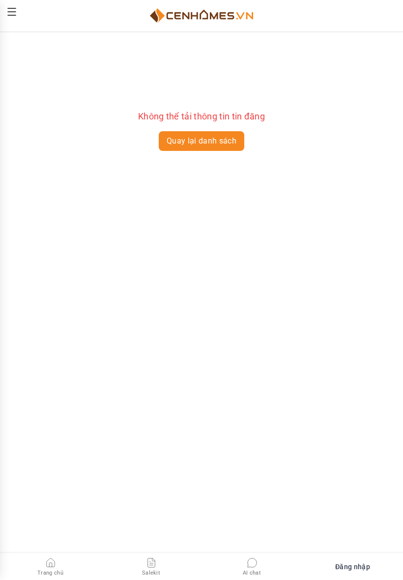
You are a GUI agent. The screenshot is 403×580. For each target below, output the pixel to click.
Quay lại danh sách (201, 140)
